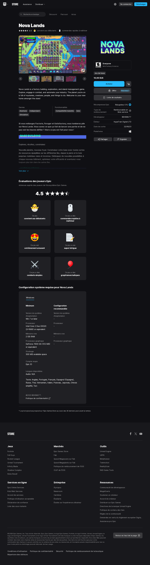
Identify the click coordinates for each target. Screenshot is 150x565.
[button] (52, 170)
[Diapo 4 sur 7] (71, 79)
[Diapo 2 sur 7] (46, 79)
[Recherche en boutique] (21, 14)
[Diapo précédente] (20, 78)
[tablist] (52, 297)
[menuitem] (53, 14)
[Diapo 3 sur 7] (58, 79)
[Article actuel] (34, 79)
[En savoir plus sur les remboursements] (130, 110)
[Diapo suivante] (84, 78)
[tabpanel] (52, 328)
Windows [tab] (30, 297)
